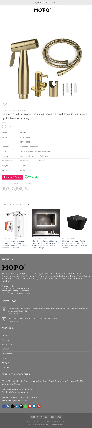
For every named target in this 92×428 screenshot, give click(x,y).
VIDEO (5, 358)
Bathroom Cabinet (11, 278)
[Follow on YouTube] (39, 406)
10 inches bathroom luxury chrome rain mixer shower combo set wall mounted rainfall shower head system (15, 244)
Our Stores (39, 421)
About (30, 421)
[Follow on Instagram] (8, 406)
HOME (5, 335)
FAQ (63, 421)
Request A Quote (12, 177)
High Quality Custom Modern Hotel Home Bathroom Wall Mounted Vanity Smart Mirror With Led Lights (44, 244)
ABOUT (5, 363)
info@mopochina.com (18, 392)
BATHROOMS (8, 344)
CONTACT (6, 367)
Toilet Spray (30, 184)
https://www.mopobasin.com (15, 288)
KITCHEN (6, 349)
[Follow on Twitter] (17, 406)
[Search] (88, 10)
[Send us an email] (21, 406)
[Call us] (26, 406)
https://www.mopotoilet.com (15, 291)
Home (4, 110)
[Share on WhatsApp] (4, 189)
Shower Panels (45, 278)
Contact (56, 421)
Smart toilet (32, 276)
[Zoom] (5, 105)
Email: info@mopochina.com (47, 2)
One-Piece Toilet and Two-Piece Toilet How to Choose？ (34, 318)
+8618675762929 (27, 389)
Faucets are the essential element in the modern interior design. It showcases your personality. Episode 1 (48, 310)
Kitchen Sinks (54, 276)
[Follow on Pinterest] (30, 406)
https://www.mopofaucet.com (16, 293)
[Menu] (3, 10)
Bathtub (33, 278)
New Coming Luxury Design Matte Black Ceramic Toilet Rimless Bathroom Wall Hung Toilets (74, 244)
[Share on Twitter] (13, 189)
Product (6, 340)
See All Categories (19, 110)
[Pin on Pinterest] (21, 189)
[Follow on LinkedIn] (34, 406)
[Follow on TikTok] (13, 406)
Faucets (43, 276)
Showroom (7, 354)
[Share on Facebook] (8, 189)
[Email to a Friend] (17, 189)
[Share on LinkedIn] (26, 189)
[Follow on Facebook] (4, 406)
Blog (48, 421)
